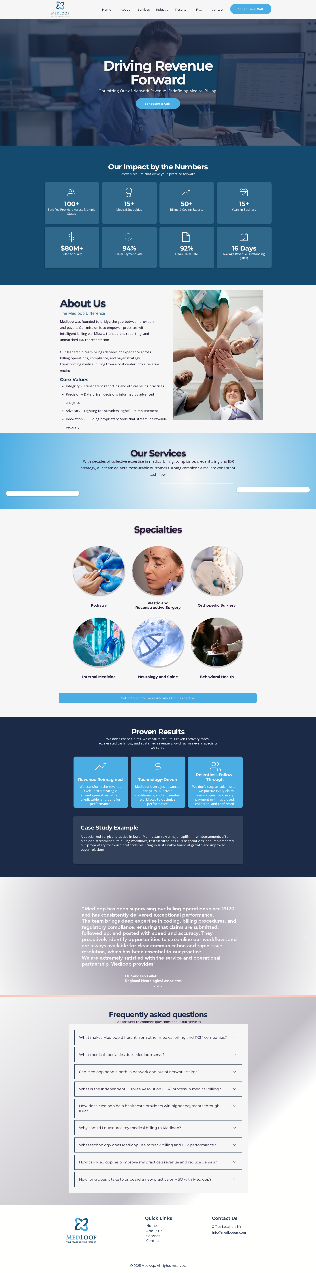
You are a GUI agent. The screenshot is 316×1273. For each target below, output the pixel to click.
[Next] (305, 936)
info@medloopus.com (229, 1232)
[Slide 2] (158, 986)
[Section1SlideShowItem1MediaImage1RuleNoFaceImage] (155, 986)
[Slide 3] (161, 986)
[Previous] (11, 936)
